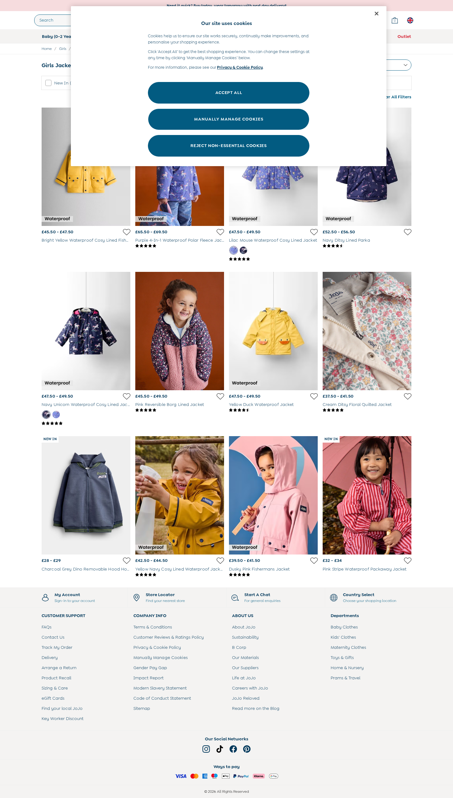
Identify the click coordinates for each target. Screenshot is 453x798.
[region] (228, 86)
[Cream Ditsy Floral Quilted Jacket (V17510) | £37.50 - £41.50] (367, 331)
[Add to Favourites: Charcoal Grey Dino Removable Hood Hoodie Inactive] (126, 560)
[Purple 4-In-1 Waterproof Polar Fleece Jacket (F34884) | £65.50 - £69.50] (179, 167)
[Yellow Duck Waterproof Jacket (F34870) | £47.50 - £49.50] (273, 331)
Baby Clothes (344, 627)
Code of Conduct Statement (162, 698)
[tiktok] (219, 749)
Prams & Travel (345, 678)
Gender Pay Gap (150, 667)
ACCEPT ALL (228, 92)
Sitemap (141, 708)
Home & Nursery (347, 667)
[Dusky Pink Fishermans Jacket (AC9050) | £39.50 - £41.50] (273, 495)
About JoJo (243, 627)
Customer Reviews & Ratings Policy (168, 637)
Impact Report (148, 678)
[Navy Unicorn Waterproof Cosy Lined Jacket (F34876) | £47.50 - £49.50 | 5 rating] (86, 423)
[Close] (376, 13)
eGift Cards (53, 698)
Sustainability (245, 637)
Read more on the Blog (256, 708)
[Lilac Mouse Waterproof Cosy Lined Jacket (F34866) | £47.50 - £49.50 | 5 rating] (273, 259)
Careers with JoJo (250, 688)
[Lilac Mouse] (234, 250)
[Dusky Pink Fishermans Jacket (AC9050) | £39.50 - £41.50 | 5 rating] (273, 574)
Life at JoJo (244, 678)
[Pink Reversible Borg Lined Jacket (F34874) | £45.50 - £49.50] (179, 331)
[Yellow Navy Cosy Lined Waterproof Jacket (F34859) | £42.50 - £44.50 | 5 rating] (179, 574)
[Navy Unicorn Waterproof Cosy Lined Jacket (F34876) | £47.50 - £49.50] (86, 331)
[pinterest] (247, 749)
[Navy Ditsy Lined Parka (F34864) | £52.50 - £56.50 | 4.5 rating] (367, 245)
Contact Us (53, 637)
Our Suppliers (245, 667)
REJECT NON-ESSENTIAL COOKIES (228, 145)
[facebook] (233, 749)
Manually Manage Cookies (160, 657)
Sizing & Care (55, 688)
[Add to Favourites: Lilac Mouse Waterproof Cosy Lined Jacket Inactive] (314, 232)
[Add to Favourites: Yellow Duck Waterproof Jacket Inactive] (314, 396)
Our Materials (245, 657)
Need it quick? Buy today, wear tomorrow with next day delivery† (227, 5)
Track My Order (57, 647)
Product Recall (56, 678)
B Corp (239, 647)
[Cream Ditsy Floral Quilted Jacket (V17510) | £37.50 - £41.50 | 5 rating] (367, 410)
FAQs (46, 627)
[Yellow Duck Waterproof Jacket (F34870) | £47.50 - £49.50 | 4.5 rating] (273, 410)
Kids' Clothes (343, 637)
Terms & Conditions (152, 627)
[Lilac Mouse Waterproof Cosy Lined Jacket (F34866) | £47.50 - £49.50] (273, 167)
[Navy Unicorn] (243, 250)
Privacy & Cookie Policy (157, 647)
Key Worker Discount (63, 718)
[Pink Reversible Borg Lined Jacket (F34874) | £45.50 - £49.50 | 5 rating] (179, 410)
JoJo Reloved (245, 698)
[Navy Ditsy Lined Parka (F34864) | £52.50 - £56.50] (367, 167)
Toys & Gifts (342, 657)
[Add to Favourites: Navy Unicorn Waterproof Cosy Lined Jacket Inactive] (126, 396)
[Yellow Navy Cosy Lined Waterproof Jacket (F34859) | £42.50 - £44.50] (179, 495)
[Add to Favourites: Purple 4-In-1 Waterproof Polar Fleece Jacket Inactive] (220, 232)
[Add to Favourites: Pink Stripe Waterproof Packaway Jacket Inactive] (407, 560)
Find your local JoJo (62, 708)
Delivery (50, 657)
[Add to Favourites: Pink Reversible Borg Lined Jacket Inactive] (220, 396)
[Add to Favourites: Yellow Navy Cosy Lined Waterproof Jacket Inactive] (220, 560)
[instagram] (206, 749)
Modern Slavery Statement (160, 688)
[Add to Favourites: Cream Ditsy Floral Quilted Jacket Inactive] (407, 396)
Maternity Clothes (348, 647)
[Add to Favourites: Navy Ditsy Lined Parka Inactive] (407, 232)
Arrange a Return (59, 667)
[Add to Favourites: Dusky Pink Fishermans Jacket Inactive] (314, 560)
